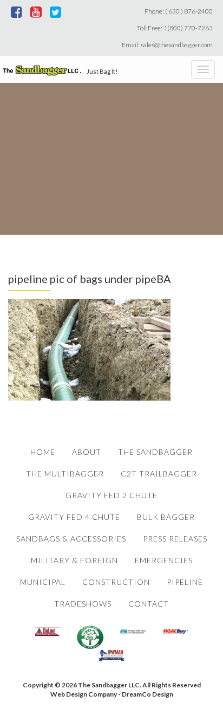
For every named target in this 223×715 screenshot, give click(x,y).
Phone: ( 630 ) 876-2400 (180, 11)
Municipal (42, 582)
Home (42, 451)
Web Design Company (83, 694)
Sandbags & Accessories (71, 538)
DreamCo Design (147, 694)
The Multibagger (65, 473)
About (86, 451)
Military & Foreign (74, 560)
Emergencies (164, 560)
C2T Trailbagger (159, 473)
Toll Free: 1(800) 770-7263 (176, 28)
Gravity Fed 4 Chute (74, 516)
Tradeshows (83, 603)
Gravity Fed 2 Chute (111, 495)
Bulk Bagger (166, 516)
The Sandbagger (155, 451)
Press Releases (175, 538)
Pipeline (185, 582)
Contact (148, 603)
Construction (116, 582)
